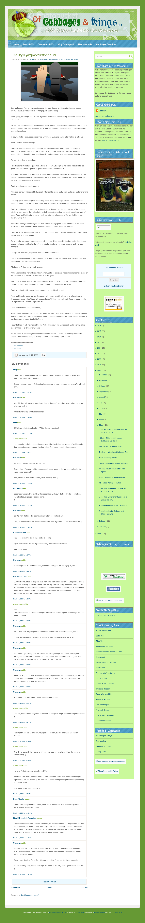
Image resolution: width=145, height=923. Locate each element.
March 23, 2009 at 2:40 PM (22, 643)
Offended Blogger (103, 689)
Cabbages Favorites (106, 44)
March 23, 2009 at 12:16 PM (22, 483)
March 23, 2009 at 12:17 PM (22, 505)
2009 (99, 370)
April (101, 420)
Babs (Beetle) (18, 799)
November (103, 380)
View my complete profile (104, 116)
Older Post (84, 888)
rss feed (125, 11)
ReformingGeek (19, 532)
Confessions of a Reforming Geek (109, 652)
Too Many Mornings (103, 721)
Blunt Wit (99, 641)
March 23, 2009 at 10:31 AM (22, 392)
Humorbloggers (17, 345)
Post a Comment (49, 882)
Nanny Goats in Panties (105, 684)
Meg (15, 370)
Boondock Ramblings (104, 647)
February (103, 521)
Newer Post (15, 888)
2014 (99, 348)
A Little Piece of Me (103, 630)
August (102, 397)
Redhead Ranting (103, 700)
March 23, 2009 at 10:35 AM (22, 417)
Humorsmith (100, 657)
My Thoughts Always (104, 736)
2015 (99, 342)
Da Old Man (18, 488)
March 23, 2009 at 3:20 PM (22, 687)
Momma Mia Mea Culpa (105, 673)
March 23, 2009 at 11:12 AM (22, 433)
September (103, 392)
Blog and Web (99, 912)
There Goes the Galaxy (105, 715)
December (103, 375)
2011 (99, 359)
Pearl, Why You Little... (104, 694)
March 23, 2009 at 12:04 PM (22, 452)
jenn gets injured (64, 59)
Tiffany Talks (101, 752)
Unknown (17, 398)
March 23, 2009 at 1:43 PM (22, 571)
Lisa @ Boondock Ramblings (25, 818)
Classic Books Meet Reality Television (113, 463)
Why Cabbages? (66, 44)
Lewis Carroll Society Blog (106, 662)
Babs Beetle (100, 636)
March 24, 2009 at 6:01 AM (22, 794)
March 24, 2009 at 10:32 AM (22, 838)
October (102, 386)
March (102, 425)
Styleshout (80, 912)
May (101, 414)
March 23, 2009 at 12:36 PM (22, 527)
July (101, 403)
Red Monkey (101, 741)
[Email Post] (43, 355)
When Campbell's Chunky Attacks (112, 477)
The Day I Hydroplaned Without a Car (34, 54)
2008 (99, 534)
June (101, 408)
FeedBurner (118, 286)
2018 (99, 326)
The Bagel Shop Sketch (108, 458)
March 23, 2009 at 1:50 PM (22, 599)
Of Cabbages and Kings (58, 912)
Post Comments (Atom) (30, 895)
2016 (99, 337)
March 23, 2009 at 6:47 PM (22, 722)
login (132, 11)
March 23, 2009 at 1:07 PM (22, 555)
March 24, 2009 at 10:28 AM (22, 813)
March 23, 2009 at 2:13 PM (22, 621)
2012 (99, 354)
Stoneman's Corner (103, 746)
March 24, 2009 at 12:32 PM (22, 874)
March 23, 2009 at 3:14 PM (22, 665)
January (102, 527)
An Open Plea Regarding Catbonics (113, 505)
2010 (99, 365)
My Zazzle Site (101, 678)
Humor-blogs (16, 348)
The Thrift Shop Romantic (106, 615)
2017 (99, 331)
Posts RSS (28, 44)
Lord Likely (100, 668)
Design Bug (118, 912)
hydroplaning (53, 59)
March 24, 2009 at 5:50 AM (22, 760)
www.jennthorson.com (110, 140)
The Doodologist (102, 705)
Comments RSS (46, 44)
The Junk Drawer (102, 710)
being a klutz (44, 59)
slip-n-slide (74, 59)
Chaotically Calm (20, 576)
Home (16, 44)
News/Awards (85, 44)
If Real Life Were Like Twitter (110, 483)
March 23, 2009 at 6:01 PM (22, 703)
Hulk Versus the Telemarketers (110, 446)
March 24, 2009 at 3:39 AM (22, 741)
